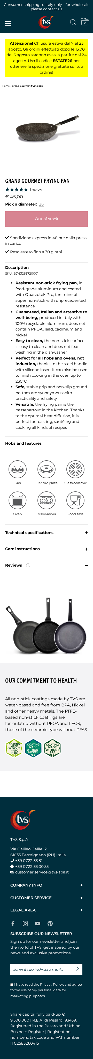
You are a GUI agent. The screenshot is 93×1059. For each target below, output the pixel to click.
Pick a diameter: (21, 204)
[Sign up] (79, 966)
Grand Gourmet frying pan (27, 85)
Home (6, 85)
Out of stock (46, 218)
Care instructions (22, 548)
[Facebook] (13, 923)
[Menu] (8, 23)
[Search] (73, 23)
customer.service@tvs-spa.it (42, 872)
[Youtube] (37, 923)
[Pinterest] (50, 923)
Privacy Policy (51, 984)
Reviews (37, 568)
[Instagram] (25, 923)
